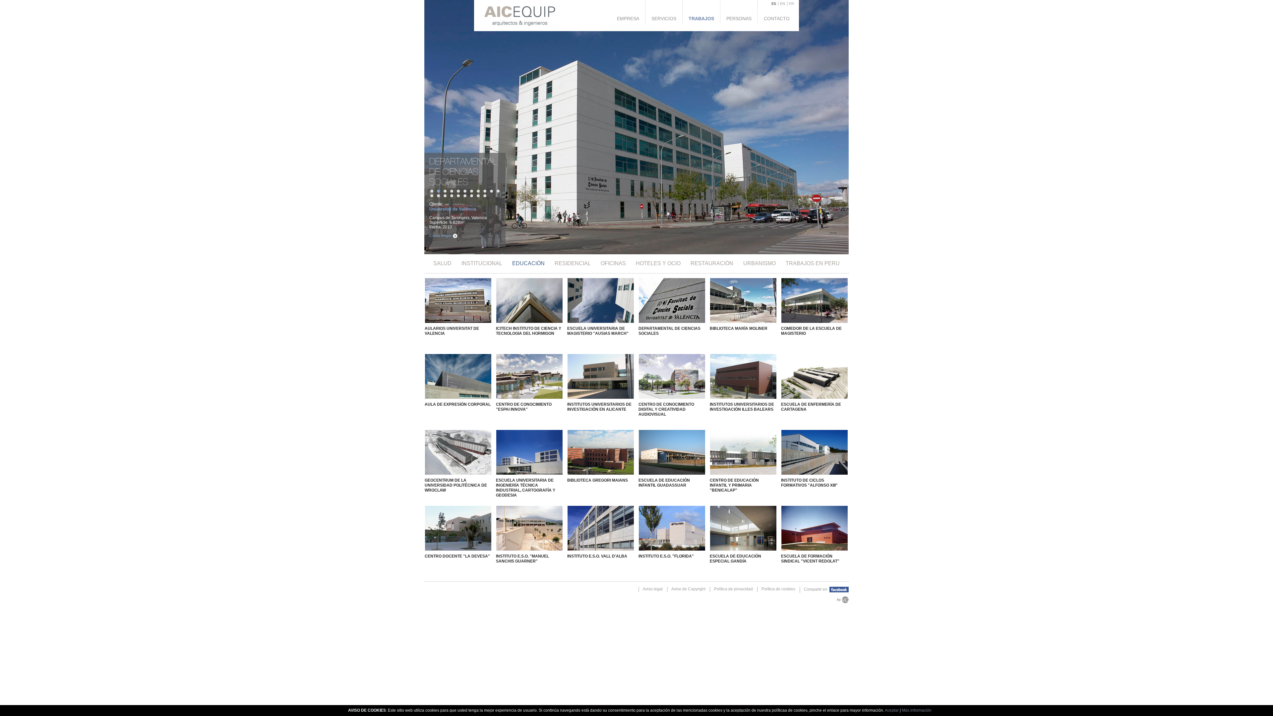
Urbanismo (759, 263)
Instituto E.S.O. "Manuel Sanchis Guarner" (522, 559)
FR (791, 4)
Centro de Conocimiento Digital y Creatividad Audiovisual (666, 409)
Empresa (628, 18)
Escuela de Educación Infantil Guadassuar (664, 483)
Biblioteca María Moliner (738, 328)
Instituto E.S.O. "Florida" (666, 556)
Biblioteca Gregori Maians (597, 480)
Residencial (573, 263)
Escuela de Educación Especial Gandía (735, 559)
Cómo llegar (440, 235)
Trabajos (701, 18)
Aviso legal (653, 589)
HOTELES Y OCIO (658, 263)
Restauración (712, 263)
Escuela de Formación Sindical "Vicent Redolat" (810, 559)
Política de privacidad (733, 589)
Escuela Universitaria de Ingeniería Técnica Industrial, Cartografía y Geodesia (525, 488)
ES (773, 4)
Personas (739, 18)
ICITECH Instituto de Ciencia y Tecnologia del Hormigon (528, 331)
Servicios (663, 18)
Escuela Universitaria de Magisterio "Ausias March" (598, 331)
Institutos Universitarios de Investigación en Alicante (599, 407)
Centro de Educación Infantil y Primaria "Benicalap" (734, 485)
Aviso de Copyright (688, 589)
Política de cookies (778, 589)
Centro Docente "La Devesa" (457, 556)
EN (782, 4)
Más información (917, 710)
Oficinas (613, 263)
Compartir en (816, 589)
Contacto (777, 18)
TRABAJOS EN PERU (813, 263)
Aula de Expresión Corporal (458, 404)
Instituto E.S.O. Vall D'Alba (597, 556)
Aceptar (892, 710)
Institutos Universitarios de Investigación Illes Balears (742, 407)
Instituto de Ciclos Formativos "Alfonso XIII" (809, 483)
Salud (442, 263)
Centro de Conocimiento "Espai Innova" (524, 407)
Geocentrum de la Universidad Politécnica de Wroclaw (456, 485)
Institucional (481, 263)
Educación (528, 263)
